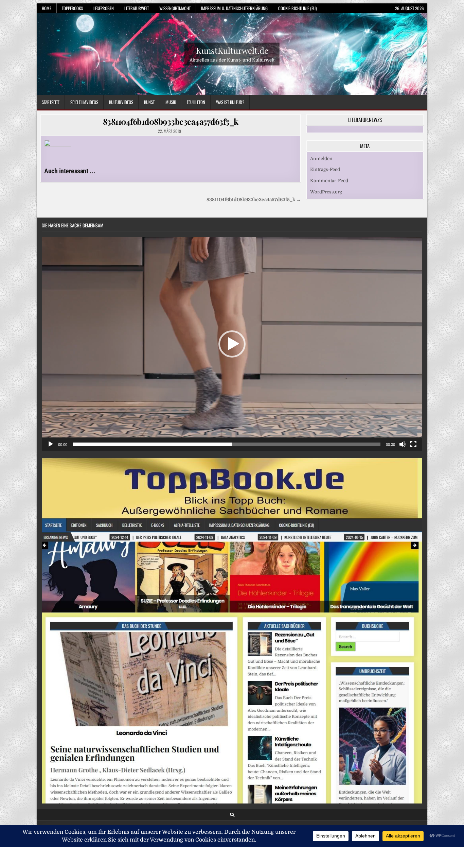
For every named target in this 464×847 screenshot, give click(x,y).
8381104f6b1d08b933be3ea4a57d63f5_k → (254, 199)
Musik (170, 102)
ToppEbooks (72, 8)
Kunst (149, 102)
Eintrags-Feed (325, 169)
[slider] (226, 444)
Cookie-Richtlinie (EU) (297, 8)
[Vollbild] (413, 444)
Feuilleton (196, 102)
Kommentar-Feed (329, 180)
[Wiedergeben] (50, 444)
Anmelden (321, 158)
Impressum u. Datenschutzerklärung (234, 8)
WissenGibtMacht (175, 8)
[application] (232, 344)
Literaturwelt (136, 8)
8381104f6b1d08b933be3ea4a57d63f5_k (170, 121)
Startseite (50, 102)
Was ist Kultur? (230, 102)
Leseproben (103, 8)
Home (46, 8)
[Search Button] (232, 815)
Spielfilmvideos (84, 102)
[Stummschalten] (402, 444)
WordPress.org (326, 191)
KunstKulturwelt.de (232, 50)
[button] (232, 344)
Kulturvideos (121, 102)
